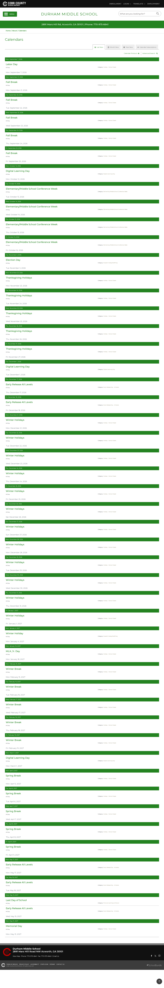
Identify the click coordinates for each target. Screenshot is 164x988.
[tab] (99, 47)
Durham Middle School (69, 14)
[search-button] (158, 13)
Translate (138, 4)
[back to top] (159, 981)
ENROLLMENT (115, 4)
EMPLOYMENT (153, 4)
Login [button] (126, 4)
